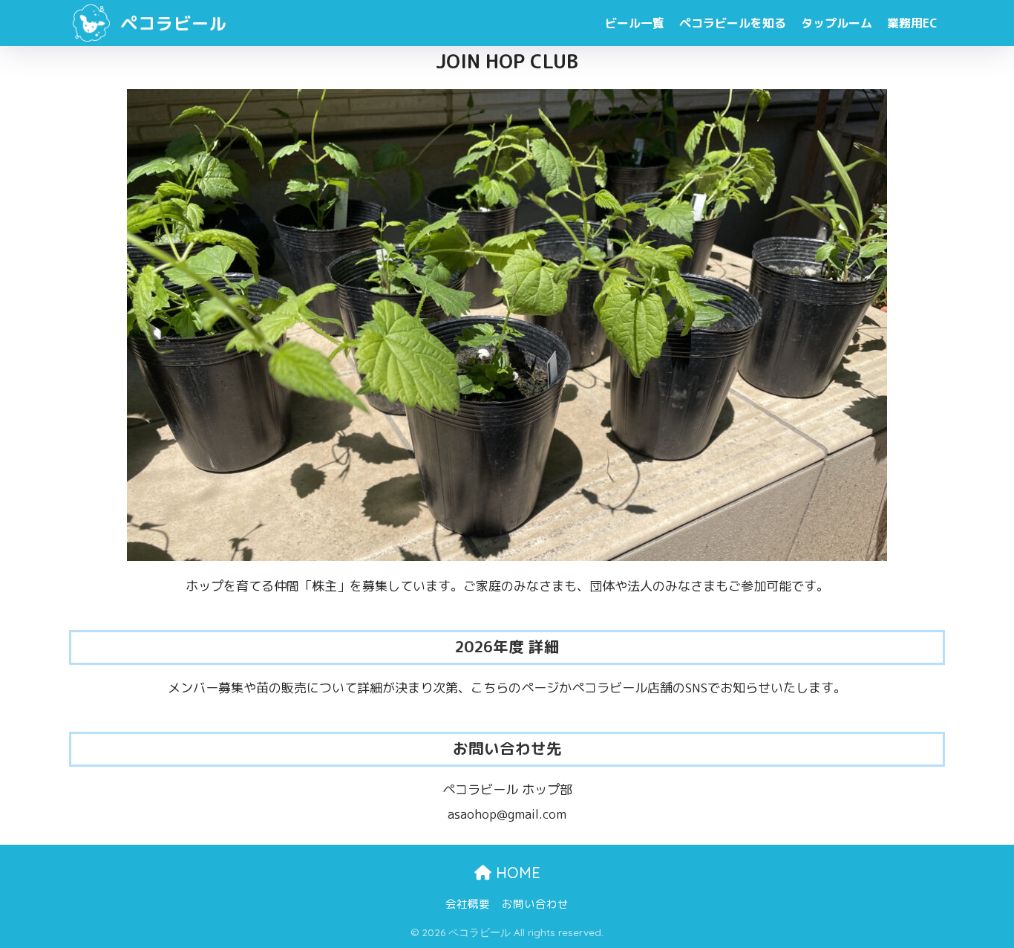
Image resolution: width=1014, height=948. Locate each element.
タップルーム (836, 23)
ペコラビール (170, 23)
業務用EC (912, 23)
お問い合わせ (535, 904)
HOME (515, 872)
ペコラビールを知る (732, 23)
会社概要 (467, 904)
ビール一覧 (634, 23)
